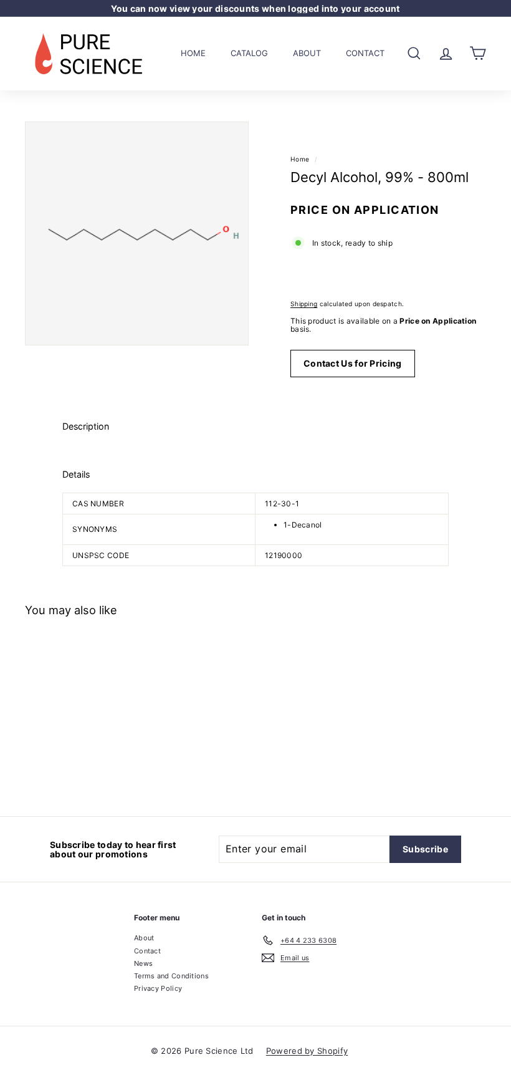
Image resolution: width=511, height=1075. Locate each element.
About (307, 53)
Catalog (249, 53)
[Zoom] (137, 233)
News (143, 963)
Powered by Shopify (307, 1051)
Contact (365, 53)
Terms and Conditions (171, 975)
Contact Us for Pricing (352, 363)
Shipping (303, 303)
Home (193, 53)
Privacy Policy (158, 988)
